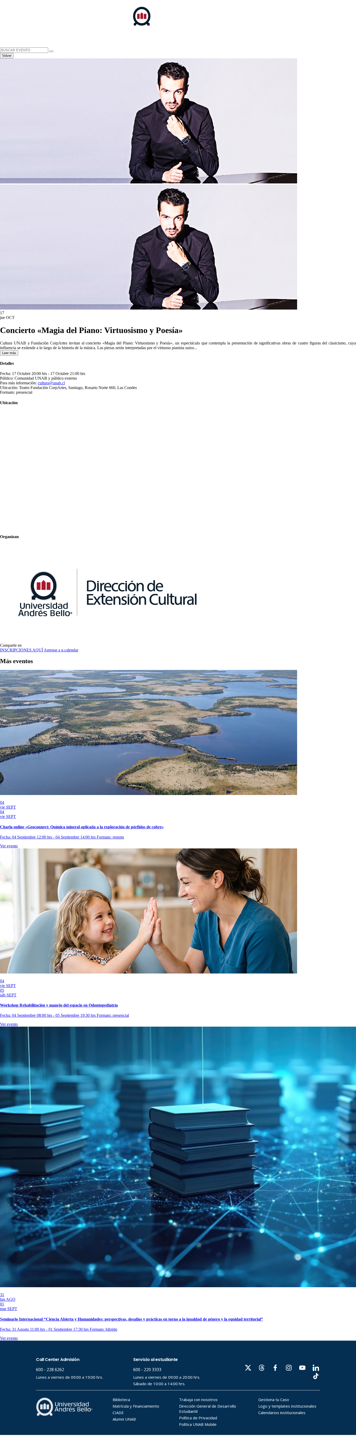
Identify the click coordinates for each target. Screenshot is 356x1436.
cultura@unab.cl (51, 383)
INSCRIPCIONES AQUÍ (21, 650)
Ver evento (9, 846)
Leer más (9, 353)
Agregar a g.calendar (61, 650)
